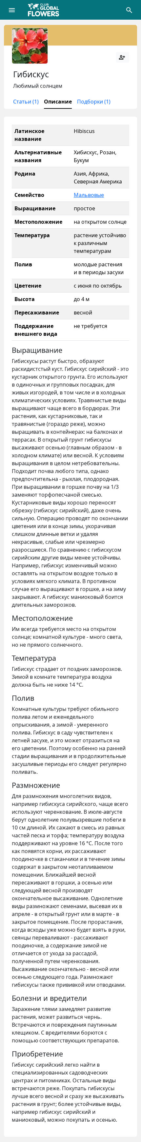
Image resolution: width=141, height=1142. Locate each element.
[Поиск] (129, 10)
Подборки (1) (94, 101)
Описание (58, 101)
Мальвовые (89, 195)
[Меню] (12, 10)
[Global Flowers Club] (46, 9)
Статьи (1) (26, 101)
